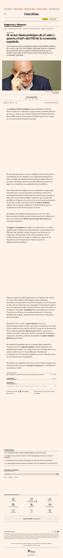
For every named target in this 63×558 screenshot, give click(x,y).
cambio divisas (31, 506)
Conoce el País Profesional (31, 519)
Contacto (13, 543)
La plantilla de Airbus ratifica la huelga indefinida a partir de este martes (26, 452)
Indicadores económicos (28, 386)
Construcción (26, 28)
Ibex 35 (6, 9)
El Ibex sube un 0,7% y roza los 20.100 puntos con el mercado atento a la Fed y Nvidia (29, 460)
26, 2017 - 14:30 (33, 98)
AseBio (16, 386)
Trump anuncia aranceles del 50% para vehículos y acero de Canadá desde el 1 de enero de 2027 (32, 463)
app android (49, 512)
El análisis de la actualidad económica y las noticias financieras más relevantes (26, 374)
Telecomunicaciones (12, 28)
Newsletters (30, 545)
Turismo (43, 28)
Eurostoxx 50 (40, 9)
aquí (38, 393)
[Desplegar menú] (5, 14)
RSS (27, 545)
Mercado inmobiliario (35, 28)
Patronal (37, 386)
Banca (5, 28)
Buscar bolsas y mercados (11, 470)
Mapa (24, 545)
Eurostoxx (10, 477)
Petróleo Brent (27, 9)
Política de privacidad (41, 543)
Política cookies (23, 543)
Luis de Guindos (10, 386)
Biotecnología (43, 386)
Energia (20, 28)
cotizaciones (13, 512)
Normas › (54, 378)
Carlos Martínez (31, 97)
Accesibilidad (49, 543)
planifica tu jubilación (13, 506)
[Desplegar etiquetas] (55, 386)
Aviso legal (17, 543)
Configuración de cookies (32, 543)
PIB (20, 386)
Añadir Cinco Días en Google (52, 102)
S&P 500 (16, 9)
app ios (31, 512)
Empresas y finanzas (15, 25)
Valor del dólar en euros (54, 9)
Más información (10, 393)
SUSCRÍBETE (45, 19)
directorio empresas (50, 506)
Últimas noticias (49, 28)
